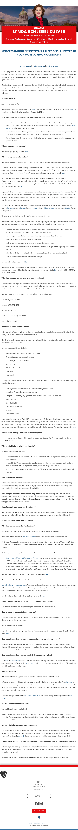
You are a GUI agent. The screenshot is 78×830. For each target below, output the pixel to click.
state (6, 660)
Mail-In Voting (52, 66)
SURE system (29, 663)
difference (68, 682)
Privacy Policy (45, 823)
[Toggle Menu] (75, 3)
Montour (35, 208)
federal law (16, 660)
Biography (39, 784)
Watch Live (39, 810)
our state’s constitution (32, 695)
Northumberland (50, 208)
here (33, 109)
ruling (20, 736)
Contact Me (39, 789)
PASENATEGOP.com (34, 823)
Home (39, 782)
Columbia (10, 208)
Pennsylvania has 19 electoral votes (14, 585)
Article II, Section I (29, 536)
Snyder (67, 208)
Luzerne (23, 208)
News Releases (39, 787)
